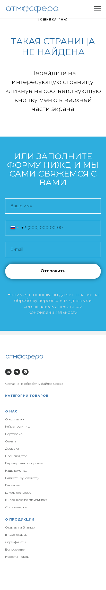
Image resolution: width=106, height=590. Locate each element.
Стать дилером (16, 507)
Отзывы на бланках (20, 527)
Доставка (12, 448)
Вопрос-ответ (15, 549)
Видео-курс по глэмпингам (26, 500)
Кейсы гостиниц (17, 426)
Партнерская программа (24, 463)
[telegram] (17, 372)
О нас (11, 411)
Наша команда (16, 470)
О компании (14, 419)
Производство (16, 456)
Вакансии (12, 485)
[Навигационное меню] (97, 9)
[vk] (8, 372)
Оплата (10, 441)
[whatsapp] (25, 372)
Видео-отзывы (16, 534)
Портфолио (13, 434)
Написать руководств (21, 478)
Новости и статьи (18, 556)
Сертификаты (15, 542)
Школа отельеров (18, 492)
